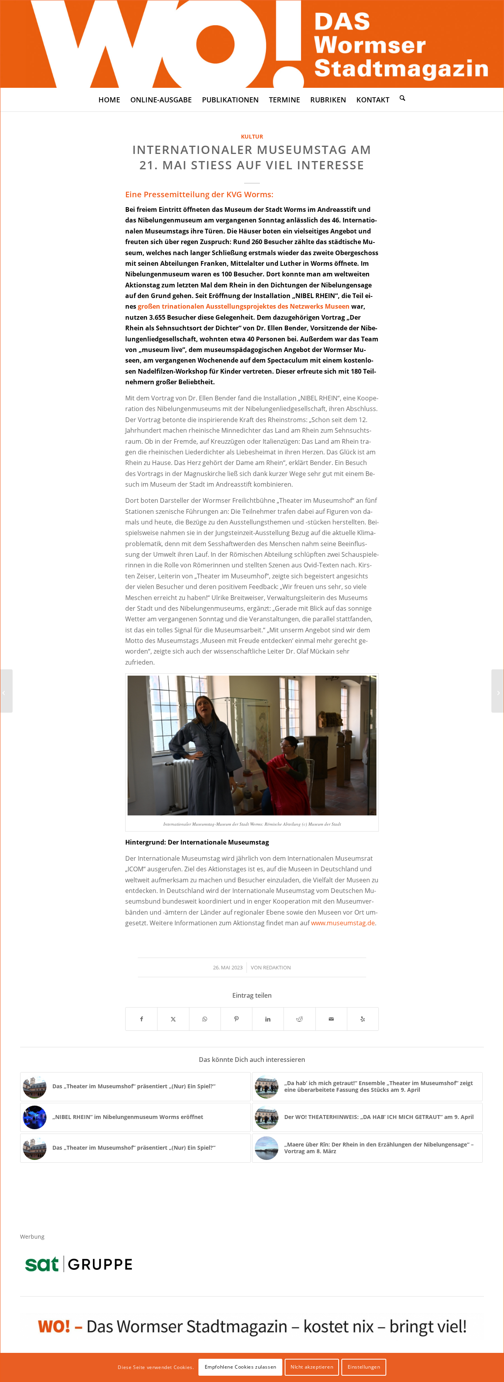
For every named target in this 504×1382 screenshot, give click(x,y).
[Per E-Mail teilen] (331, 1019)
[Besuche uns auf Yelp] (362, 1019)
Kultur (252, 136)
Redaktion (277, 967)
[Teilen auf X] (173, 1019)
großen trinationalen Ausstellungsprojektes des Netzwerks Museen (244, 306)
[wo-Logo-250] (252, 44)
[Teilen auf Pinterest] (236, 1019)
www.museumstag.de (343, 923)
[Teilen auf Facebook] (141, 1019)
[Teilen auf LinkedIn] (268, 1019)
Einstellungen (364, 1366)
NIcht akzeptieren (312, 1366)
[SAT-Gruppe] (78, 1264)
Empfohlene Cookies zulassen (240, 1366)
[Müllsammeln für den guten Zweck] (6, 691)
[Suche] (402, 98)
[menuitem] (109, 100)
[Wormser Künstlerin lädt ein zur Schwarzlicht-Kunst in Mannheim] (497, 691)
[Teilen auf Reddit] (299, 1019)
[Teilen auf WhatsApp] (204, 1019)
